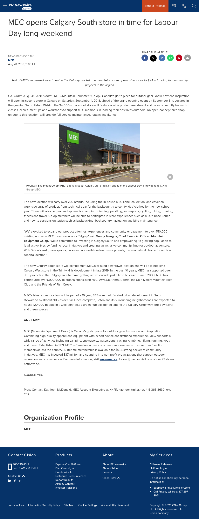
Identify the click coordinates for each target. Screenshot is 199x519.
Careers (107, 472)
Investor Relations (66, 488)
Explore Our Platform (67, 464)
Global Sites (109, 478)
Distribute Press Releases (70, 476)
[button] (99, 152)
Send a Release (155, 6)
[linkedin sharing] (162, 58)
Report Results (64, 480)
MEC (27, 429)
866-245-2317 (21, 464)
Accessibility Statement (115, 505)
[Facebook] (15, 481)
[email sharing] (187, 58)
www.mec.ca (108, 359)
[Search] (194, 6)
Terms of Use (16, 505)
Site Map (69, 505)
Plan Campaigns (64, 468)
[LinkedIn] (10, 481)
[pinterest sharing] (179, 58)
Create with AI (63, 472)
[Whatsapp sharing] (170, 58)
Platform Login (158, 468)
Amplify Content (64, 484)
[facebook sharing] (144, 58)
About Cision (110, 468)
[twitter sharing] (153, 59)
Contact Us (15, 476)
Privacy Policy (158, 472)
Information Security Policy (44, 505)
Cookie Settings (87, 505)
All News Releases (161, 464)
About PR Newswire (114, 464)
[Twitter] (19, 481)
